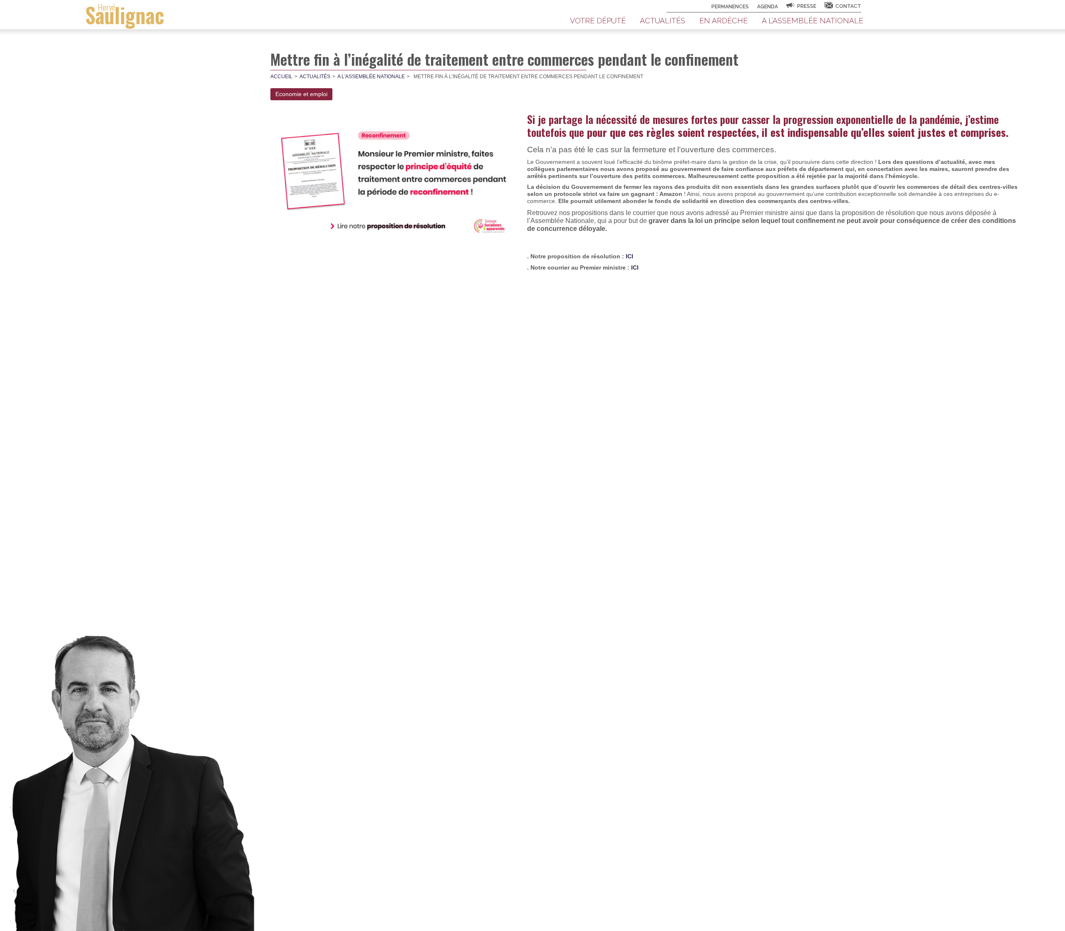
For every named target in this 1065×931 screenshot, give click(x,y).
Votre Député (598, 20)
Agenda (767, 7)
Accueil (281, 76)
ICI (629, 256)
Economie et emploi (301, 94)
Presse (806, 6)
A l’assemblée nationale (812, 20)
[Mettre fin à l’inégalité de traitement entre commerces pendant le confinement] (397, 177)
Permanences (730, 7)
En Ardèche (723, 20)
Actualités (662, 20)
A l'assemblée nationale (371, 76)
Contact (848, 6)
